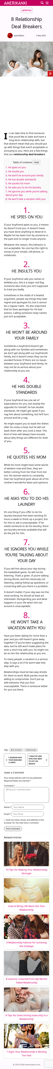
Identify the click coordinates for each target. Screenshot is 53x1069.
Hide (36, 162)
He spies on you (16, 167)
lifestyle (26, 10)
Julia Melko (19, 35)
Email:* (7, 814)
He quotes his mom (18, 183)
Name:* (7, 807)
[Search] (42, 2)
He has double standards (21, 179)
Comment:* (9, 785)
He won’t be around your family (25, 175)
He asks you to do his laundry (23, 187)
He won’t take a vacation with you (26, 199)
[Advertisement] (26, 103)
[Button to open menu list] (47, 3)
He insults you (15, 171)
